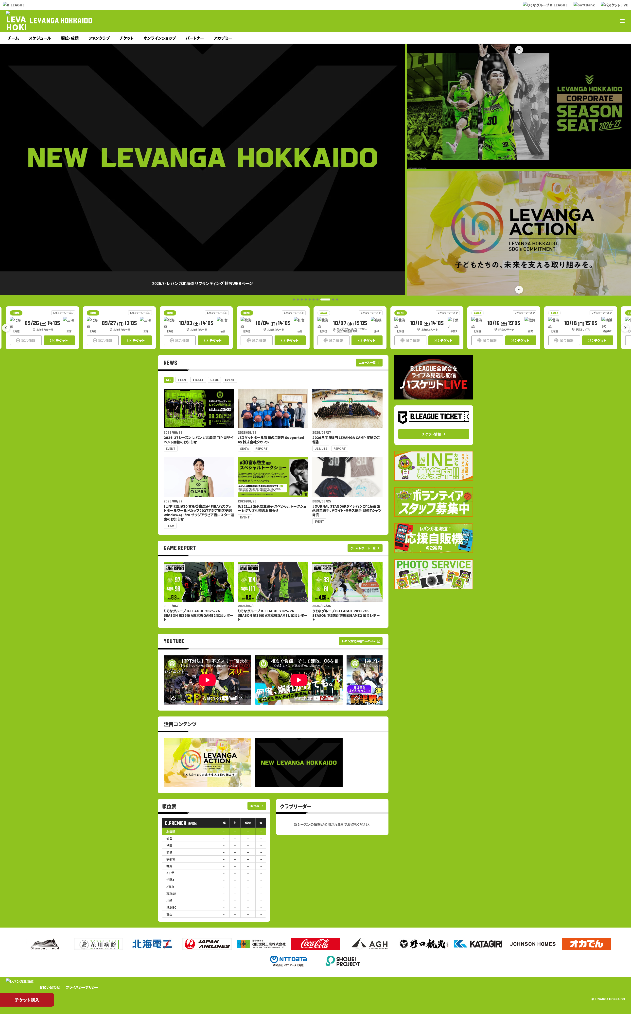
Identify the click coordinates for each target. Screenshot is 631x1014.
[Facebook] (575, 21)
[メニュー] (622, 21)
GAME (214, 380)
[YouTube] (598, 21)
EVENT (230, 380)
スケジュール (40, 38)
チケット (127, 38)
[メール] (610, 21)
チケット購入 (27, 1000)
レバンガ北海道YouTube (361, 641)
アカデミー (223, 38)
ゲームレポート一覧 (366, 548)
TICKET (198, 380)
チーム (13, 38)
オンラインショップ (159, 38)
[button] (294, 299)
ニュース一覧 (370, 362)
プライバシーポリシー (82, 987)
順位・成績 (70, 38)
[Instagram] (587, 21)
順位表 (257, 806)
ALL (168, 380)
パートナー (195, 38)
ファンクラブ (99, 38)
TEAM (182, 380)
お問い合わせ (49, 987)
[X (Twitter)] (563, 21)
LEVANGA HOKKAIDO (61, 21)
